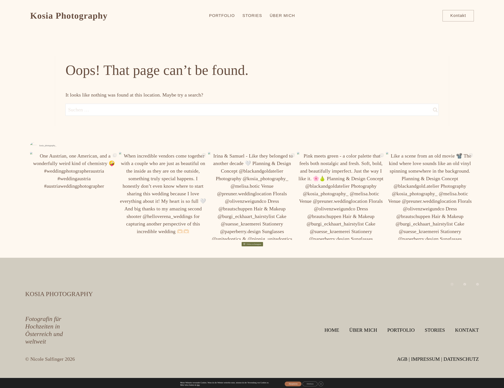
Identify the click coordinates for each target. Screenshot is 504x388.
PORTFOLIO (401, 330)
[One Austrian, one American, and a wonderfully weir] (74, 196)
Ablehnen (310, 384)
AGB (402, 359)
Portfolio (222, 15)
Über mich (282, 15)
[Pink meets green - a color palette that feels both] (341, 196)
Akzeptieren (293, 384)
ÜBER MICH (363, 330)
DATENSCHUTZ (461, 359)
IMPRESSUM (425, 359)
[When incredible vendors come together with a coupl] (163, 196)
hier (198, 385)
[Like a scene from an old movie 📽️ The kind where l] (430, 196)
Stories (252, 15)
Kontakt (458, 15)
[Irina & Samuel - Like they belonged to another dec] (252, 196)
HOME (331, 330)
